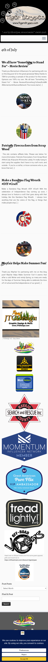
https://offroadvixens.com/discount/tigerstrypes (20, 560)
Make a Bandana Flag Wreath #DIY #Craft (21, 182)
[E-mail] (2, 39)
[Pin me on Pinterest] (7, 39)
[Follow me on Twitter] (3, 39)
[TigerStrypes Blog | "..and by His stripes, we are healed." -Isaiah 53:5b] (24, 15)
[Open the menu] (44, 38)
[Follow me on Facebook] (4, 39)
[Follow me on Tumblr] (5, 39)
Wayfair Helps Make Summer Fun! (24, 263)
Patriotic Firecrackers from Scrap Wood (24, 147)
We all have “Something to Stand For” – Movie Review (23, 64)
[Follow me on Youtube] (6, 39)
